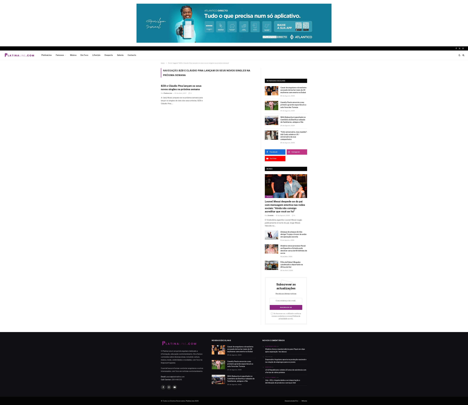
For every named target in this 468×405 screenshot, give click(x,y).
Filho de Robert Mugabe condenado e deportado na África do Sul (291, 264)
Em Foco (84, 55)
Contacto (132, 55)
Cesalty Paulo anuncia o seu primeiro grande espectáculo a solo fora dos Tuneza (293, 104)
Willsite (304, 401)
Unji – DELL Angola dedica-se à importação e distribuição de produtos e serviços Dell (282, 381)
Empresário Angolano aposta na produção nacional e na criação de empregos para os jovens (285, 361)
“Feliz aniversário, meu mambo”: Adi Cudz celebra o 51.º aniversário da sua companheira (293, 135)
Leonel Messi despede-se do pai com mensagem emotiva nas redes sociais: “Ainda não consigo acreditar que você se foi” (285, 206)
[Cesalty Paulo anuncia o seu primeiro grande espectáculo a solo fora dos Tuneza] (271, 105)
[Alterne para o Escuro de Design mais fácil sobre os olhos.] (459, 55)
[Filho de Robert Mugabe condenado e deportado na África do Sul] (271, 265)
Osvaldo (270, 215)
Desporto (109, 55)
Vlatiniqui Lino (270, 346)
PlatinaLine (46, 55)
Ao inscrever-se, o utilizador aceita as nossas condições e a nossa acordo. (286, 316)
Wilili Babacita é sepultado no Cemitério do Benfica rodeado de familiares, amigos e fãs (293, 119)
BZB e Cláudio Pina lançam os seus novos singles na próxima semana (181, 87)
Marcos (268, 367)
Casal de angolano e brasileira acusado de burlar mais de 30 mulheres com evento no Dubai (293, 90)
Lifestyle (96, 55)
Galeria (120, 55)
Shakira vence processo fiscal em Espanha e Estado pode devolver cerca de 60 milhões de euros (293, 249)
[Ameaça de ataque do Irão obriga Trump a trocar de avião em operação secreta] (271, 235)
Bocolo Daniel (270, 377)
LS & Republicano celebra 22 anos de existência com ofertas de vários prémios (285, 371)
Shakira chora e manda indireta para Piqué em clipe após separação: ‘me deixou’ (285, 350)
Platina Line (168, 93)
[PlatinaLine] (19, 55)
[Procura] (463, 55)
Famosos (60, 55)
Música (73, 55)
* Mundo (269, 196)
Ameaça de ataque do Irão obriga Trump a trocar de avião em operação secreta (293, 234)
